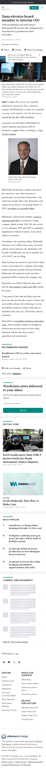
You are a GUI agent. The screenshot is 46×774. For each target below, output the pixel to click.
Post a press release (19, 642)
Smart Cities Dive (28, 711)
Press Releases (8, 699)
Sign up (34, 8)
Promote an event (29, 694)
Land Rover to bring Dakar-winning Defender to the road (25, 527)
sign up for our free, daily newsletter (18, 116)
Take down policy (35, 762)
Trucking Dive (27, 719)
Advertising (26, 679)
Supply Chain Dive (29, 715)
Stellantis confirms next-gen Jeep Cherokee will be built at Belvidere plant (25, 538)
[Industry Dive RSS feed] (19, 662)
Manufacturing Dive (29, 707)
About (4, 677)
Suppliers (17, 373)
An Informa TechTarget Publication (23, 2)
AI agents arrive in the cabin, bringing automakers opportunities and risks (25, 564)
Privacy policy (7, 762)
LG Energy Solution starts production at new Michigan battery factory (24, 551)
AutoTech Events (9, 710)
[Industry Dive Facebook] (9, 662)
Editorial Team (8, 681)
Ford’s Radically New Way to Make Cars (21, 502)
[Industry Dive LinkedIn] (3, 662)
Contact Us (7, 685)
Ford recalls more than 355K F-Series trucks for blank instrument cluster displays (22, 458)
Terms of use (20, 762)
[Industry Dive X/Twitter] (14, 662)
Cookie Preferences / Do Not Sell (15, 765)
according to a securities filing (20, 208)
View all (6, 642)
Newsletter (6, 688)
